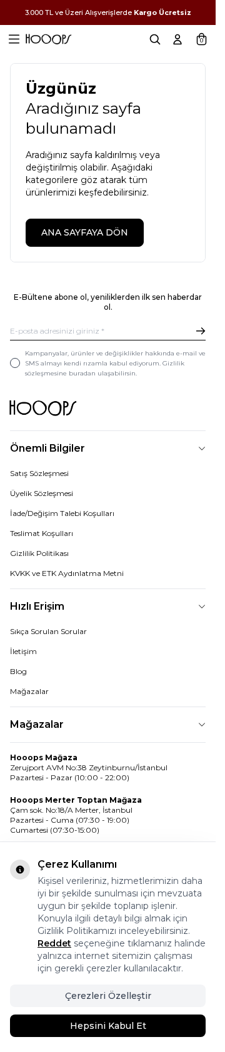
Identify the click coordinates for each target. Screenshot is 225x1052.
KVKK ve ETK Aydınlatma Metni (67, 573)
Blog (18, 671)
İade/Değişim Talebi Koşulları (62, 513)
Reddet (54, 943)
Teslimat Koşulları (41, 533)
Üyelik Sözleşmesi (41, 493)
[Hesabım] (177, 39)
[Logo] (48, 39)
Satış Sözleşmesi (39, 473)
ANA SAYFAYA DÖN (84, 232)
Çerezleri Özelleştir (108, 995)
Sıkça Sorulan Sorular (48, 631)
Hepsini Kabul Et (108, 1025)
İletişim (23, 651)
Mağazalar (29, 691)
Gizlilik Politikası (39, 553)
